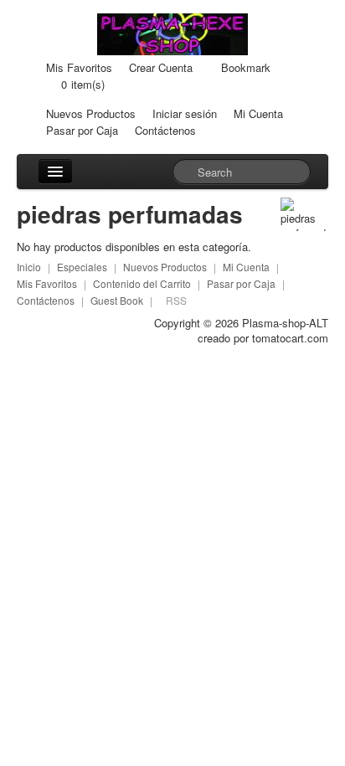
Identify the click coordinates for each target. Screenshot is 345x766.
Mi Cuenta (258, 113)
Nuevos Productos (91, 113)
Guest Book (116, 300)
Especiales (82, 267)
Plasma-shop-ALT (285, 323)
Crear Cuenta (161, 67)
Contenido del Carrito (142, 283)
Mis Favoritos (79, 67)
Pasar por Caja (82, 130)
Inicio (29, 267)
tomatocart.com (290, 338)
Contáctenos (165, 130)
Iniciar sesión (184, 113)
